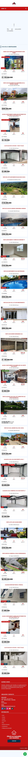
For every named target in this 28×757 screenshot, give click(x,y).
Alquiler (3, 719)
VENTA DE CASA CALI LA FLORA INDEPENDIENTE (14, 302)
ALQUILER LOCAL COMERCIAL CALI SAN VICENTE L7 (14, 490)
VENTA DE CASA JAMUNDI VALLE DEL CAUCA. (14, 428)
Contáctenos (4, 726)
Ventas (3, 717)
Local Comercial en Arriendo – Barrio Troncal (14, 145)
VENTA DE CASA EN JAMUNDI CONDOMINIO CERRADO (14, 208)
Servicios (4, 720)
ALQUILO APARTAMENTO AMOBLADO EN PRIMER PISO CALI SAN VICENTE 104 (14, 617)
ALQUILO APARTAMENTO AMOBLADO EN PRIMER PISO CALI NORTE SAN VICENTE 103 (14, 115)
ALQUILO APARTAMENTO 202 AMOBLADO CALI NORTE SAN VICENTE (14, 366)
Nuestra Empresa (5, 724)
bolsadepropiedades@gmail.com (8, 706)
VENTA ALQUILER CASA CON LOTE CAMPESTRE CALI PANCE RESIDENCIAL (14, 397)
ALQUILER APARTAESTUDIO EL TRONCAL (14, 584)
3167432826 (4, 703)
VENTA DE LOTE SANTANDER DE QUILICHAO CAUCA (14, 177)
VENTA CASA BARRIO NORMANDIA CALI (14, 333)
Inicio (3, 715)
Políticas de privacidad (6, 728)
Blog (3, 722)
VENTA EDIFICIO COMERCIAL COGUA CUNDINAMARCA (14, 553)
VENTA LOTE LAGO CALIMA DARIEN (14, 522)
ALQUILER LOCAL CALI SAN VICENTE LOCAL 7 (14, 459)
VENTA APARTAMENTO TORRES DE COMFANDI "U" (14, 239)
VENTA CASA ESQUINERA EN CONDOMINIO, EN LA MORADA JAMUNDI (14, 83)
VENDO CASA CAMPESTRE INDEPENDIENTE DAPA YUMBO (14, 52)
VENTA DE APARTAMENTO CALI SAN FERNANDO (14, 271)
